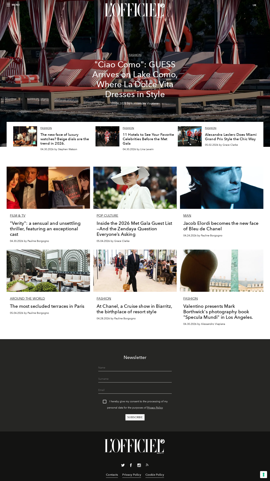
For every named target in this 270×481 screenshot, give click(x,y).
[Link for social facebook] (131, 466)
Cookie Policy (154, 474)
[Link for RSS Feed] (147, 465)
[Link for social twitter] (123, 466)
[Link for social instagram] (139, 466)
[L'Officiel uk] (135, 10)
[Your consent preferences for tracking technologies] (263, 474)
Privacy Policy (155, 407)
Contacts (112, 474)
